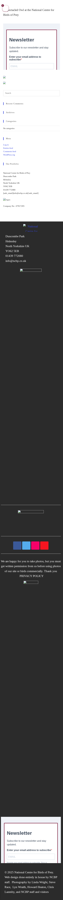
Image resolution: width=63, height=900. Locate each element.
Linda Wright (39, 882)
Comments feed (9, 151)
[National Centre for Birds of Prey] (31, 228)
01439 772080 (14, 255)
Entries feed (8, 148)
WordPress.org (9, 155)
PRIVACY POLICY (31, 576)
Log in (6, 145)
